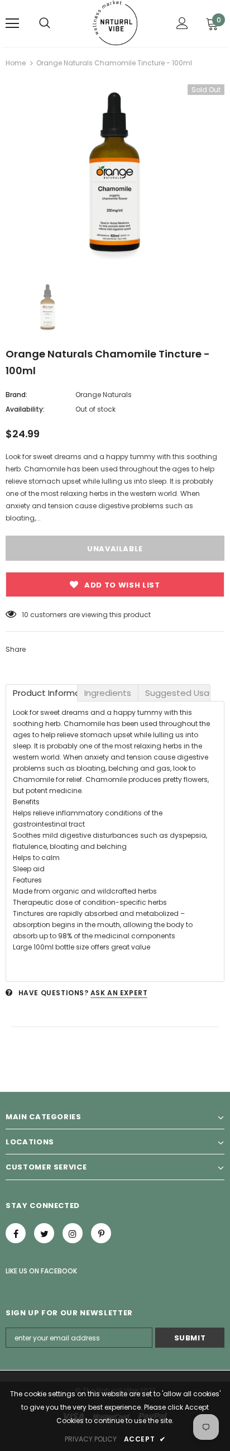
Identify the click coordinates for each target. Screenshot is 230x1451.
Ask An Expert (119, 992)
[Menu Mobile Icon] (12, 23)
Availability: (25, 409)
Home (16, 63)
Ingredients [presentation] (107, 693)
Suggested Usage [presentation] (177, 693)
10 (25, 614)
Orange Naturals (103, 394)
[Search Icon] (44, 23)
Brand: (16, 394)
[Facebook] (16, 1233)
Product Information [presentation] (45, 693)
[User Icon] (182, 23)
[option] (115, 174)
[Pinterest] (101, 1233)
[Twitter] (44, 1233)
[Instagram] (73, 1233)
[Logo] (115, 23)
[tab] (42, 692)
